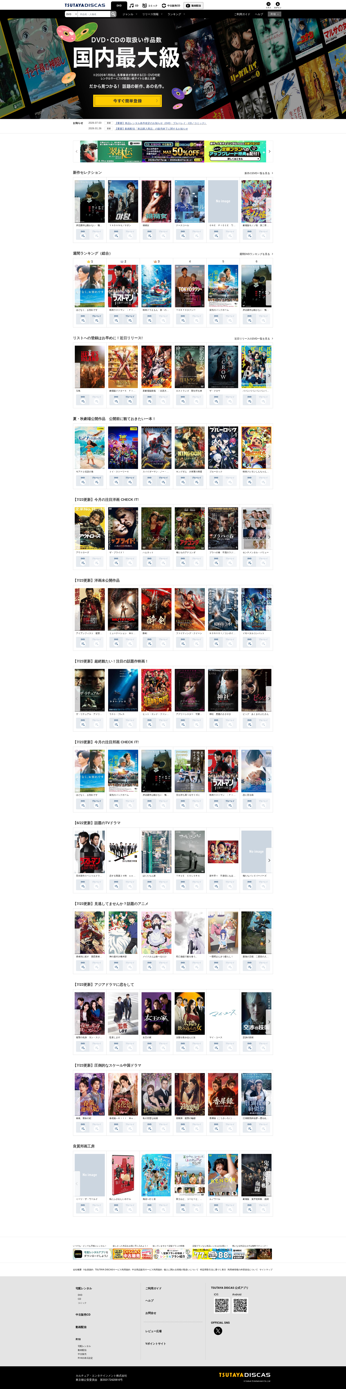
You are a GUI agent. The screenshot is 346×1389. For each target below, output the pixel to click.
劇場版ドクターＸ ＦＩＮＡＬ (124, 391)
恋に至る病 (248, 795)
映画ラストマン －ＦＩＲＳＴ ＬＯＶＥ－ (131, 310)
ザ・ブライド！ (117, 552)
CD (136, 5)
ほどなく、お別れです (87, 310)
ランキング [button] (174, 14)
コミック (153, 5)
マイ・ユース (215, 1037)
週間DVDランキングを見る (255, 254)
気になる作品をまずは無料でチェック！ (250, 1245)
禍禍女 (146, 225)
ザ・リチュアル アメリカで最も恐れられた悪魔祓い (102, 714)
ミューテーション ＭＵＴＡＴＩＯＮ (127, 633)
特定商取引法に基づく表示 (213, 1269)
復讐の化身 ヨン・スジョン (90, 1037)
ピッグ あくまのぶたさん (256, 714)
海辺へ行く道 (149, 1199)
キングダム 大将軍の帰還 (189, 471)
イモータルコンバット (253, 633)
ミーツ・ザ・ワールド (87, 1199)
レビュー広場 (153, 1331)
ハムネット (148, 552)
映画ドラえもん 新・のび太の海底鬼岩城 (163, 310)
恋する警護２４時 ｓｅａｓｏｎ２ (126, 876)
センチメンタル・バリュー (256, 552)
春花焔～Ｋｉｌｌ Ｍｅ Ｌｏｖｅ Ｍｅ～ (131, 1118)
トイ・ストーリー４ (119, 471)
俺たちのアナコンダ (186, 552)
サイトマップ (266, 1269)
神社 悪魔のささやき (220, 714)
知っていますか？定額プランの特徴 (168, 1245)
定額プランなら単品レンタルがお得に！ (210, 1245)
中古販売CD (173, 5)
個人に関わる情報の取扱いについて (181, 1269)
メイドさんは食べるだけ (155, 956)
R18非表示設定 (85, 1357)
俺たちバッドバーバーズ (255, 876)
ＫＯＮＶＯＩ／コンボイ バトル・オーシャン (232, 633)
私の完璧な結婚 (150, 1118)
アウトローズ (82, 552)
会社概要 (77, 1269)
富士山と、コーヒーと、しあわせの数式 (195, 1199)
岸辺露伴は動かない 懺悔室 (90, 225)
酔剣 (145, 633)
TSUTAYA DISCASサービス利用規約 (112, 1269)
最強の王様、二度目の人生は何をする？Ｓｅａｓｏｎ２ (270, 956)
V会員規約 (88, 1269)
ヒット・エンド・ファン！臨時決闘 (160, 714)
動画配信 (196, 5)
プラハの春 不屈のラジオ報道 (224, 552)
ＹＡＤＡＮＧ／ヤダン (120, 225)
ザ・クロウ (214, 391)
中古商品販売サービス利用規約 (147, 1269)
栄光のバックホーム (219, 310)
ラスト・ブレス (117, 714)
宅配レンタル (84, 1345)
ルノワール (214, 1199)
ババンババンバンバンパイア (257, 391)
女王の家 (147, 1037)
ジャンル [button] (128, 14)
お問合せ (150, 1313)
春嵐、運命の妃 (83, 1118)
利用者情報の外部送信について (243, 1269)
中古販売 (82, 1353)
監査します (114, 1037)
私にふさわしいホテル (120, 1199)
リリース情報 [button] (150, 14)
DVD (119, 5)
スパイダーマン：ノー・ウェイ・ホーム (162, 471)
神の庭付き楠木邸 (118, 956)
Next (269, 209)
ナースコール (182, 225)
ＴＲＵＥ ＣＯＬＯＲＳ (188, 876)
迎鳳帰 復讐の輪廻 (186, 1118)
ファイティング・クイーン (189, 633)
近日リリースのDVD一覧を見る (252, 338)
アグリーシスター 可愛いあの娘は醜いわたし (198, 714)
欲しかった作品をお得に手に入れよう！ (130, 1245)
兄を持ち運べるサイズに (188, 795)
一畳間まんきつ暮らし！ (221, 956)
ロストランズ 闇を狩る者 (189, 391)
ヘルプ (259, 14)
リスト (268, 7)
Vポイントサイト (155, 1343)
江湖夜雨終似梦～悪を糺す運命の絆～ (261, 1118)
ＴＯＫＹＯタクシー (186, 310)
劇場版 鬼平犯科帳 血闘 (256, 1199)
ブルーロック (215, 471)
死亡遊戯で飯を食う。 (187, 956)
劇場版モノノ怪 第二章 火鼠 (258, 225)
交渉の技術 (248, 1037)
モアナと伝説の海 (84, 471)
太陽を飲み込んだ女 (186, 1037)
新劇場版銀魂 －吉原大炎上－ (158, 391)
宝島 (78, 391)
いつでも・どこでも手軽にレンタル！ (90, 1245)
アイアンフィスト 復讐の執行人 (92, 633)
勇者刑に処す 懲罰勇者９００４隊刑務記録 (97, 956)
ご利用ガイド (242, 14)
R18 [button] (273, 14)
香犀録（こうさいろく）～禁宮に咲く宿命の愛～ (233, 1118)
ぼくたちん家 (149, 876)
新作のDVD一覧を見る (258, 173)
